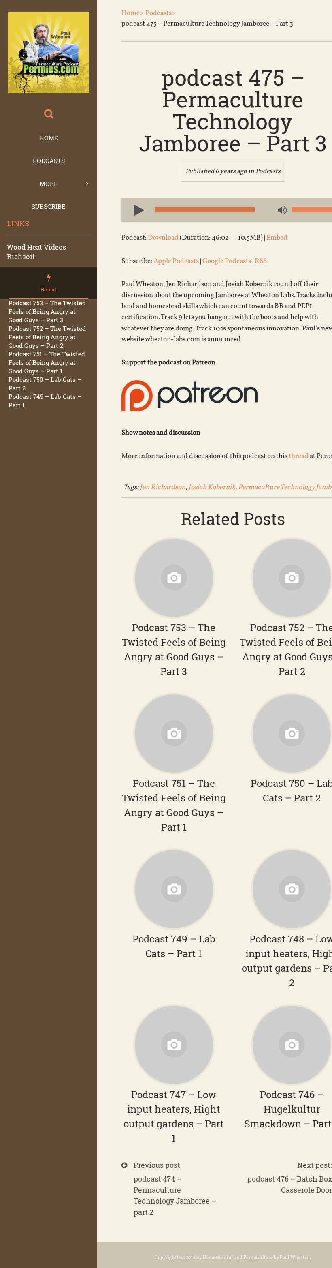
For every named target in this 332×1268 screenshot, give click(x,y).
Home (48, 138)
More (49, 184)
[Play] (136, 209)
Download (163, 237)
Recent (48, 289)
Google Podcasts (226, 261)
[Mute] (281, 211)
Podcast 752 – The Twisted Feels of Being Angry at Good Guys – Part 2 (47, 336)
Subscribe (49, 206)
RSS (261, 261)
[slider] (312, 209)
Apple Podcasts (176, 261)
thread (299, 456)
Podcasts (49, 160)
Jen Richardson (162, 487)
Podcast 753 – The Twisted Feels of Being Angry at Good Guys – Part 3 (47, 311)
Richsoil (20, 256)
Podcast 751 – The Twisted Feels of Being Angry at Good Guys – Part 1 (47, 362)
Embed (276, 237)
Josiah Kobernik (211, 487)
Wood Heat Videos (36, 247)
